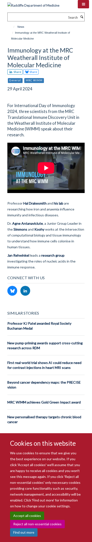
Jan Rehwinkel (18, 255)
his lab (58, 203)
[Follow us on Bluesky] (12, 291)
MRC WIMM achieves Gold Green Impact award (44, 402)
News (20, 26)
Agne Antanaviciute (27, 223)
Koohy (39, 229)
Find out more (23, 532)
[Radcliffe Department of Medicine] (33, 4)
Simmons (20, 229)
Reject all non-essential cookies (37, 524)
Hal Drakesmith (35, 203)
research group (53, 255)
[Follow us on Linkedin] (25, 291)
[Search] (81, 17)
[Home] (11, 26)
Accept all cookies (27, 516)
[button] (83, 4)
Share (17, 72)
